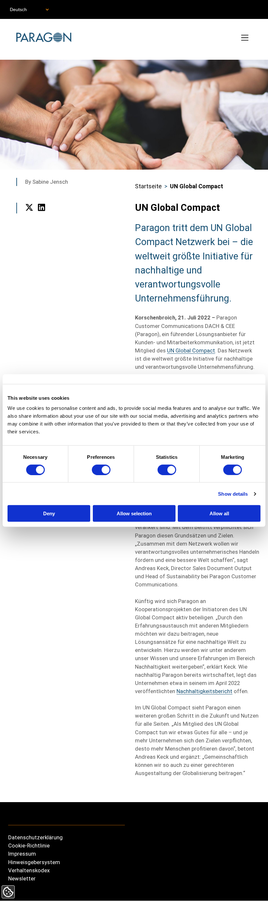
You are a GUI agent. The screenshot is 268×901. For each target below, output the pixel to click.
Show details (233, 493)
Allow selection (134, 513)
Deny (49, 513)
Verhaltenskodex (29, 870)
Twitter (29, 215)
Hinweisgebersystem (34, 862)
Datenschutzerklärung (35, 837)
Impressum (22, 853)
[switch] (101, 469)
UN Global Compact (196, 186)
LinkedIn (42, 215)
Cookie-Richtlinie (29, 845)
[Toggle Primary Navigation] (245, 38)
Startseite (148, 186)
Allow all (219, 513)
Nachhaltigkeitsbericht (204, 691)
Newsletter (22, 878)
